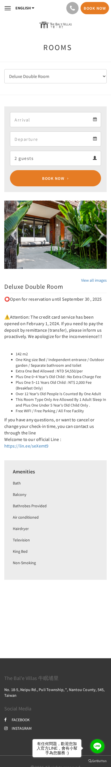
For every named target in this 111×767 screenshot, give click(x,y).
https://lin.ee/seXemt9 (26, 446)
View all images (94, 280)
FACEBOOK (21, 719)
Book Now (53, 178)
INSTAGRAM (22, 728)
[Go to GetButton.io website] (97, 761)
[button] (12, 235)
